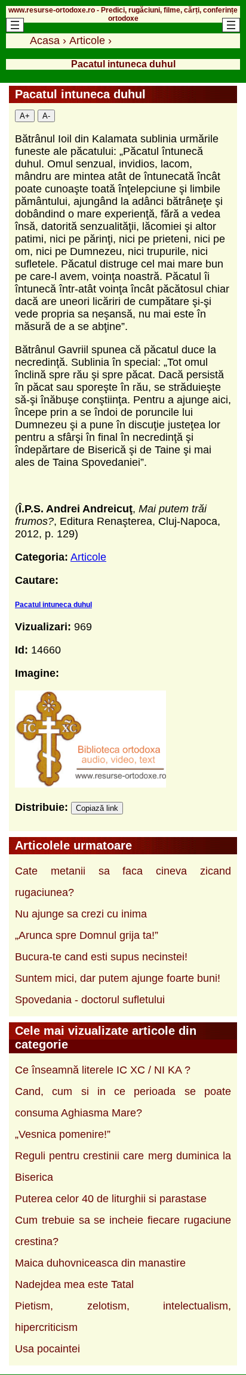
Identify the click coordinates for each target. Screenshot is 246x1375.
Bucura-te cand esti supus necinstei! (101, 957)
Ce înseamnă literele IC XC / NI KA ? (102, 1070)
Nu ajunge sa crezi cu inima (81, 914)
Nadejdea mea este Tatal (74, 1284)
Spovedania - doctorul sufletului (90, 1000)
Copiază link (97, 808)
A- (46, 115)
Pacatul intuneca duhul (53, 605)
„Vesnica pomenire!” (62, 1134)
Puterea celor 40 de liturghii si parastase (111, 1199)
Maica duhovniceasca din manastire (100, 1263)
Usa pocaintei (47, 1349)
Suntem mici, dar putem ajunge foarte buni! (117, 978)
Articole (88, 557)
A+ (25, 115)
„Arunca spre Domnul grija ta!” (86, 935)
